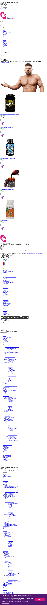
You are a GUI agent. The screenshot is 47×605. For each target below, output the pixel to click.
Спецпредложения (7, 291)
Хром (9, 379)
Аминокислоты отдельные (11, 398)
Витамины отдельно (9, 362)
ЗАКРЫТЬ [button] (40, 599)
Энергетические (8, 393)
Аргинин (10, 404)
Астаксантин (10, 361)
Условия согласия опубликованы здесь (35, 253)
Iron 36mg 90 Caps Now (5, 220)
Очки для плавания (12, 437)
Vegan (4, 451)
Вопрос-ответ (6, 301)
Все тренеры (5, 37)
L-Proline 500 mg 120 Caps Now (6, 127)
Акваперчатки (11, 429)
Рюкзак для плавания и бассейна (14, 441)
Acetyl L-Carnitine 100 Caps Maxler (7, 158)
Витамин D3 (10, 369)
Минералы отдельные (10, 374)
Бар (3, 461)
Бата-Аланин (10, 400)
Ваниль (9, 350)
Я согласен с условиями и (19, 250)
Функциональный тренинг (8, 296)
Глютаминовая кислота (8, 295)
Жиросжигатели (6, 273)
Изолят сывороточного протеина (12, 347)
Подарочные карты (7, 303)
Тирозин (9, 399)
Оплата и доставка (7, 32)
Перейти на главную (4, 62)
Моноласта (10, 427)
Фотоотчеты (5, 305)
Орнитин (10, 402)
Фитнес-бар (5, 298)
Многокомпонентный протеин (11, 352)
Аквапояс (10, 432)
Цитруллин (10, 401)
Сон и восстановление (7, 286)
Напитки (5, 292)
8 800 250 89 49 (3, 8)
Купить (2, 122)
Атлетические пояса (9, 417)
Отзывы (4, 34)
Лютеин (9, 368)
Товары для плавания (9, 436)
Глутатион (10, 407)
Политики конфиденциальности (31, 250)
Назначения (5, 300)
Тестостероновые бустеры (8, 282)
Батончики (5, 278)
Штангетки (7, 416)
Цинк (9, 378)
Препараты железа (12, 376)
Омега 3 (7, 358)
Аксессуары (5, 284)
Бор (8, 381)
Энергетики (5, 285)
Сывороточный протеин (10, 348)
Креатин (4, 275)
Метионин (10, 406)
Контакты (5, 35)
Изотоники (7, 447)
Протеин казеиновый (9, 353)
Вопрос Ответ (6, 459)
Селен (9, 377)
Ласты (9, 426)
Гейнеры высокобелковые (10, 384)
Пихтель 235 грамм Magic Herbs (7, 189)
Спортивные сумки (9, 419)
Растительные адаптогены (10, 359)
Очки (9, 425)
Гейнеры (5, 272)
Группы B (10, 364)
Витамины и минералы (8, 271)
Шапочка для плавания (13, 440)
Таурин (9, 403)
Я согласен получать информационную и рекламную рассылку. (21, 253)
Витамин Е (10, 367)
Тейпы (6, 421)
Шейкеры (7, 415)
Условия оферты (6, 314)
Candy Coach (5, 36)
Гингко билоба (11, 360)
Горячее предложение (7, 445)
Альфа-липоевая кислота (13, 363)
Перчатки (7, 418)
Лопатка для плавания (12, 428)
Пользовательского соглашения (17, 250)
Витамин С (10, 366)
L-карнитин (5, 283)
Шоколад (10, 349)
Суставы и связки (6, 280)
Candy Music (5, 294)
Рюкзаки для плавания (12, 435)
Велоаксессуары (8, 464)
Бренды (4, 290)
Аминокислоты (6, 281)
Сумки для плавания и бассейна (14, 433)
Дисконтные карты (7, 304)
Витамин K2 (10, 373)
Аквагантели (10, 430)
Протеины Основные (9, 354)
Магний (9, 380)
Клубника (10, 351)
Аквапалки (10, 431)
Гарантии (5, 33)
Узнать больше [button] (5, 603)
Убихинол (10, 371)
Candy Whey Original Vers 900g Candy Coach (9, 114)
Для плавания (8, 422)
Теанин (9, 409)
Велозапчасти (6, 462)
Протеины (5, 270)
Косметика (5, 293)
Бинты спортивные (9, 420)
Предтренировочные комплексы (9, 277)
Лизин (9, 408)
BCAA (4, 274)
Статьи (4, 302)
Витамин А (10, 372)
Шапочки (10, 423)
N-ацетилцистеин (11, 370)
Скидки (4, 31)
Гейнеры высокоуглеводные (11, 386)
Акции (4, 30)
